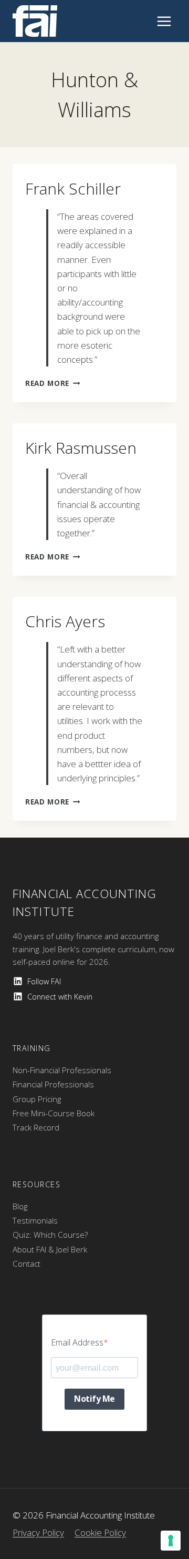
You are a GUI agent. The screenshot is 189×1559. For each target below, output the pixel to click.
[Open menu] (163, 21)
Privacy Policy (38, 1532)
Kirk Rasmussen (80, 447)
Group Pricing (37, 1099)
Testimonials (35, 1220)
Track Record (36, 1127)
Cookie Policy (100, 1532)
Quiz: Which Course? (50, 1234)
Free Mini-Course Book (53, 1113)
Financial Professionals (53, 1084)
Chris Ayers (65, 621)
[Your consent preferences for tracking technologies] (171, 1541)
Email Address (77, 1342)
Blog (20, 1206)
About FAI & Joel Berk (50, 1249)
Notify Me (94, 1398)
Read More (52, 383)
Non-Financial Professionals (62, 1070)
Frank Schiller (73, 188)
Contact (26, 1263)
